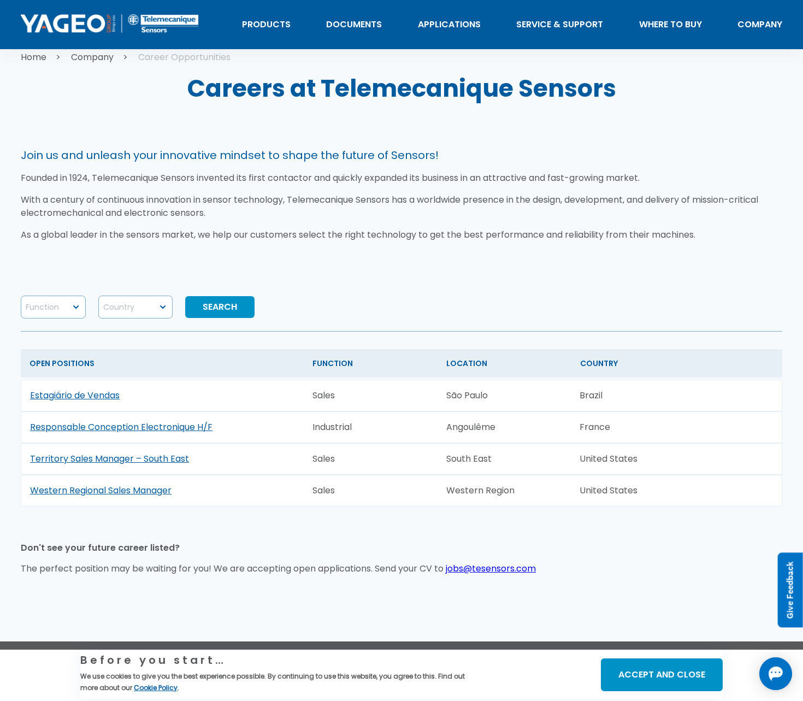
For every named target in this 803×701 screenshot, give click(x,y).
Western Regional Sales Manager (101, 490)
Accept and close (661, 674)
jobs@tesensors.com (491, 568)
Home (33, 57)
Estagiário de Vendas (75, 395)
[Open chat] (775, 673)
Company (92, 57)
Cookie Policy (156, 687)
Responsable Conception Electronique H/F (121, 427)
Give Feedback (790, 589)
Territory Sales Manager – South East (109, 458)
